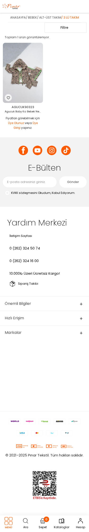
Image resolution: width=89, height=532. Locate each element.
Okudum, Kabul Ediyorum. (43, 193)
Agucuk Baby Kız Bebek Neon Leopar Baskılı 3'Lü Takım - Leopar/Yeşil (24, 111)
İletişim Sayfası (20, 236)
